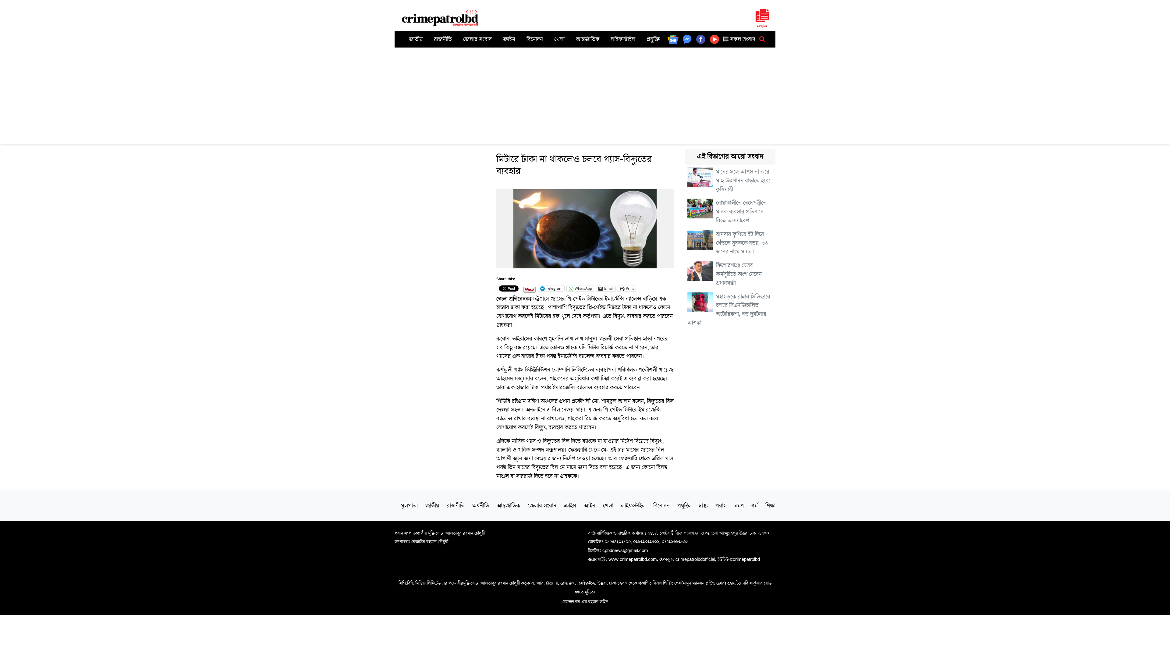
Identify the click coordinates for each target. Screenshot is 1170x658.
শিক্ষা (770, 505)
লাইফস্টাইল (623, 39)
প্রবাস (721, 505)
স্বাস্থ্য (703, 505)
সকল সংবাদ (742, 39)
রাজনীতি (443, 39)
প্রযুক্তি (653, 39)
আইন (589, 505)
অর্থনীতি (480, 505)
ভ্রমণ (739, 505)
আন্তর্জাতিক (587, 39)
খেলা (559, 39)
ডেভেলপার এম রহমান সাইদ (585, 601)
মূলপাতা (409, 505)
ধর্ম (754, 505)
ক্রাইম (509, 39)
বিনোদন (534, 39)
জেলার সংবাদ (477, 39)
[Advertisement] (585, 93)
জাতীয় (416, 39)
